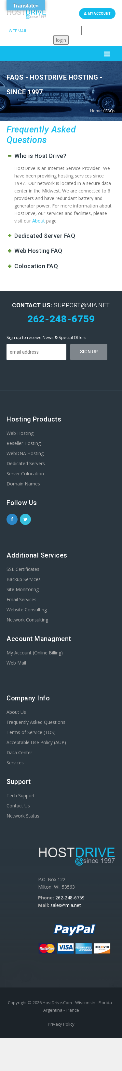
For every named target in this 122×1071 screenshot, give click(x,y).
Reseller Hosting (24, 443)
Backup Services (24, 579)
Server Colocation (25, 473)
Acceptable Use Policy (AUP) (36, 742)
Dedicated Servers (26, 463)
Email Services (21, 599)
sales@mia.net (65, 905)
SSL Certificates (23, 569)
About (38, 221)
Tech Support (21, 795)
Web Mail (16, 663)
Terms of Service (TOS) (31, 732)
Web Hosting (20, 433)
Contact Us (18, 806)
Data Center (19, 752)
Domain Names (23, 484)
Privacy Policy (61, 1024)
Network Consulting (27, 620)
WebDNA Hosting (25, 453)
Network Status (23, 816)
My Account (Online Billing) (35, 653)
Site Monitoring (23, 589)
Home (96, 111)
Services (15, 762)
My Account (99, 13)
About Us (16, 712)
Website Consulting (27, 609)
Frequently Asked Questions (36, 722)
